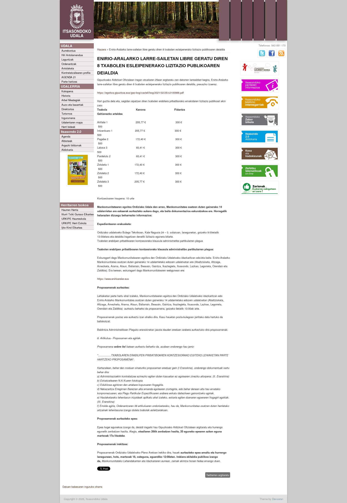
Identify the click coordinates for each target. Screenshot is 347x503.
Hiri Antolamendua (72, 55)
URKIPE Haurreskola (73, 219)
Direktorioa (67, 109)
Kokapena (67, 91)
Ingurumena (68, 118)
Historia (65, 96)
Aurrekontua (68, 50)
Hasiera (101, 49)
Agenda (65, 136)
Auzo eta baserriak (72, 105)
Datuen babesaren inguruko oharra (82, 487)
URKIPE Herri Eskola (73, 223)
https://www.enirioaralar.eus (113, 279)
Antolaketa (67, 68)
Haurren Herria (69, 210)
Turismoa (66, 113)
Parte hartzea (69, 81)
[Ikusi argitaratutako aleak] (77, 185)
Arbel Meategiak (70, 100)
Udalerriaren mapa (72, 122)
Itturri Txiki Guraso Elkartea (77, 214)
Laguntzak (67, 59)
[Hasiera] (77, 42)
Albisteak (66, 141)
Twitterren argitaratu (217, 475)
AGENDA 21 (68, 77)
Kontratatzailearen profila (75, 73)
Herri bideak (68, 127)
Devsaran (277, 499)
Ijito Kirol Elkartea (71, 227)
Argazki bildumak (71, 145)
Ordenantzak (68, 64)
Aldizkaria (67, 150)
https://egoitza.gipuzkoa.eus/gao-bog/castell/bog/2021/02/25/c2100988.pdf (140, 92)
